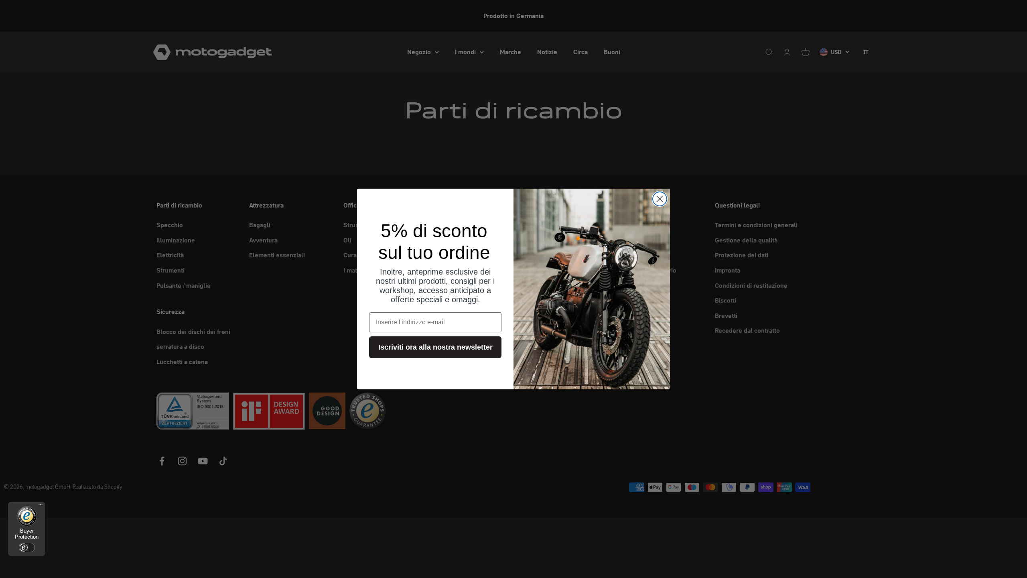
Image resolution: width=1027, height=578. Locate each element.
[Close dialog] (660, 199)
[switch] (27, 547)
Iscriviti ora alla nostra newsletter (435, 347)
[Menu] (40, 506)
